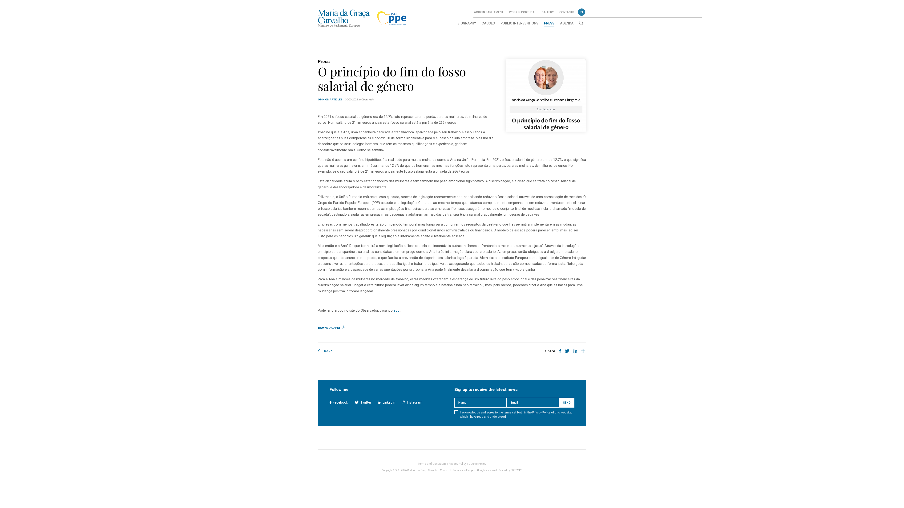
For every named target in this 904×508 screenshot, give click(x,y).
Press (549, 23)
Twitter (365, 403)
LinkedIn (388, 403)
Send (566, 402)
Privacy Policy (541, 412)
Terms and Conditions (432, 463)
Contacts (566, 12)
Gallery (548, 12)
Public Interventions (519, 23)
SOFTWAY (516, 470)
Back (327, 351)
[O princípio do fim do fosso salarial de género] (546, 95)
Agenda (566, 23)
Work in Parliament (488, 12)
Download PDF (329, 327)
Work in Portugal (522, 12)
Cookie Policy (477, 463)
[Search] (581, 23)
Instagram (414, 403)
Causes (488, 23)
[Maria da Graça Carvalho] (344, 18)
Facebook (340, 403)
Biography (466, 23)
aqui (397, 311)
